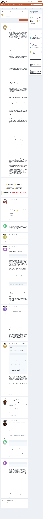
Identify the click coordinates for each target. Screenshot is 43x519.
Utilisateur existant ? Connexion (32, 1)
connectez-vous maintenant (5, 502)
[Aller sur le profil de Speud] (30, 38)
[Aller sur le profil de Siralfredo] (30, 33)
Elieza (5, 223)
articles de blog (13, 193)
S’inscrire (40, 1)
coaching (21, 193)
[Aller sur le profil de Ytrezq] (30, 43)
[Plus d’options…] (26, 23)
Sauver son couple (9, 187)
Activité (22, 4)
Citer (11, 219)
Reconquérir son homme (10, 188)
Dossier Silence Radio (10, 184)
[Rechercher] (41, 4)
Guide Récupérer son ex (10, 185)
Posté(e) (13, 199)
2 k (5, 241)
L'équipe (14, 4)
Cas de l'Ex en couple (19, 185)
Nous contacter (21, 516)
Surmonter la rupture (19, 188)
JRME (5, 199)
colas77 (34, 53)
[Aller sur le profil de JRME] (5, 202)
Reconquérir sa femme (19, 187)
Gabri (6, 14)
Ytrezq (33, 44)
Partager (4, 16)
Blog (10, 4)
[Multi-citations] (9, 175)
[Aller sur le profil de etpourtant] (5, 249)
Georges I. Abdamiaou (5, 398)
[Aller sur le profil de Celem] (30, 47)
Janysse (4, 234)
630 (5, 428)
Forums (8, 4)
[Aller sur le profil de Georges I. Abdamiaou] (5, 402)
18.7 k (5, 206)
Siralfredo (34, 34)
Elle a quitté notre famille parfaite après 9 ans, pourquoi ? (36, 38)
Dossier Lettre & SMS (19, 184)
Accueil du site (3, 4)
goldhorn (5, 306)
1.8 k (5, 253)
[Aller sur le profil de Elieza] (5, 226)
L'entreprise (18, 4)
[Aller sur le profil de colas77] (30, 52)
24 (5, 313)
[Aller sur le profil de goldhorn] (5, 309)
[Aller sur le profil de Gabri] (2, 15)
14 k (5, 230)
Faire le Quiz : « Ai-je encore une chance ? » (19, 192)
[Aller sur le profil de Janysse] (5, 237)
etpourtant (5, 246)
